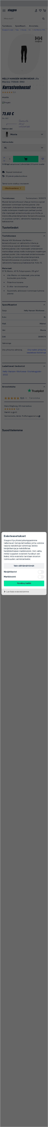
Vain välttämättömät (24, 566)
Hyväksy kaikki (24, 583)
